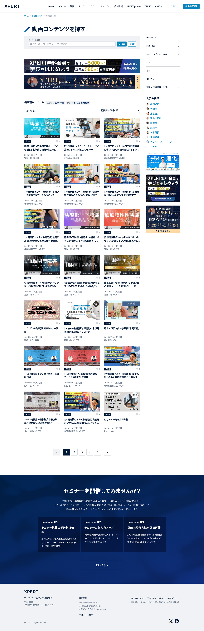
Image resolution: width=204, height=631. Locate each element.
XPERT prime (134, 6)
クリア (132, 44)
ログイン (174, 6)
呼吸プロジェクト (86, 614)
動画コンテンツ (77, 6)
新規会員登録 (191, 6)
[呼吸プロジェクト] (163, 162)
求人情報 (118, 6)
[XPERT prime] (82, 82)
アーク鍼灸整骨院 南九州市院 (89, 606)
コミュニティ (104, 6)
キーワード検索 (34, 40)
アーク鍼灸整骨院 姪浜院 (88, 602)
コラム (92, 6)
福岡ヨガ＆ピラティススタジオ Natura (92, 609)
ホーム (51, 6)
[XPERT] (82, 66)
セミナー (62, 6)
